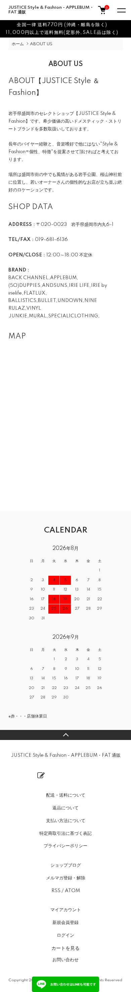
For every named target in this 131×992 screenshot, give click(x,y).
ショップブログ (65, 865)
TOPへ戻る (65, 735)
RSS (55, 890)
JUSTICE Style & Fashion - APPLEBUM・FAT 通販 (51, 9)
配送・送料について (65, 795)
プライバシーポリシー (65, 846)
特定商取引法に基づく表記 (65, 833)
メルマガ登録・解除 (65, 878)
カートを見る (65, 947)
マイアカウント (65, 910)
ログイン (65, 935)
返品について (65, 808)
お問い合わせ (65, 959)
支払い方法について (65, 820)
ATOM (72, 890)
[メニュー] (121, 10)
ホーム (18, 44)
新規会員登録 (65, 922)
